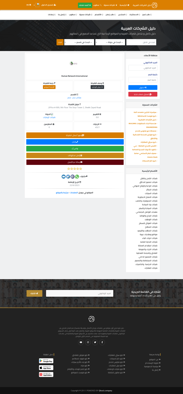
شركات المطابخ (151, 227)
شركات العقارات (151, 268)
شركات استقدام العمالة (147, 245)
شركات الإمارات (49, 117)
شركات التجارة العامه (148, 242)
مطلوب (96, 5)
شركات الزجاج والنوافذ (148, 216)
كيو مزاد (84, 365)
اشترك (33, 293)
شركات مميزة (109, 5)
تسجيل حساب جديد (141, 94)
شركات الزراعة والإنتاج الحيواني (145, 186)
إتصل (74, 142)
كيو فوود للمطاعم (80, 358)
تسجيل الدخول (47, 4)
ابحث (60, 42)
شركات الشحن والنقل (148, 178)
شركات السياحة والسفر (148, 208)
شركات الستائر (151, 189)
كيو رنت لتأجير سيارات (79, 362)
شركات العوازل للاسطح (148, 223)
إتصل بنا (61, 14)
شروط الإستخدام (152, 363)
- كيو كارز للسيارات (149, 160)
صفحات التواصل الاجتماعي (146, 212)
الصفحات (74, 192)
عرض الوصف (96, 87)
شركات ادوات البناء (149, 238)
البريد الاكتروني (150, 62)
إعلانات (51, 14)
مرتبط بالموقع (62, 192)
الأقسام (98, 14)
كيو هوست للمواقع (79, 372)
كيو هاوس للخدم (116, 362)
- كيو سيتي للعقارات (149, 142)
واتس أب (75, 148)
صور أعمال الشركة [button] (74, 135)
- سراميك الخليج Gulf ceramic (145, 112)
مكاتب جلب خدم (74, 97)
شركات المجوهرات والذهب (146, 201)
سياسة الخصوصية (151, 366)
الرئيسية (123, 5)
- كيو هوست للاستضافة (147, 116)
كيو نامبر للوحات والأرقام (77, 369)
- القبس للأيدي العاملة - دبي (145, 145)
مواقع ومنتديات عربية (148, 234)
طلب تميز (146, 14)
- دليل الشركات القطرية (147, 119)
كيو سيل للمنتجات (116, 365)
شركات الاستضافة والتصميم (146, 260)
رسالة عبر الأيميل (74, 162)
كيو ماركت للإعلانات (115, 369)
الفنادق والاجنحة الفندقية (146, 253)
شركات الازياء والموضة (148, 249)
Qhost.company (105, 390)
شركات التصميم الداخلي (148, 257)
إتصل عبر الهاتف (74, 155)
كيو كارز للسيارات (116, 358)
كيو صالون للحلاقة (115, 372)
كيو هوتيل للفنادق (80, 355)
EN (28, 4)
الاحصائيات (133, 14)
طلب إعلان (110, 14)
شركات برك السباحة (149, 204)
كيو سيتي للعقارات (115, 355)
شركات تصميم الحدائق (148, 182)
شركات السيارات (151, 193)
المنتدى (121, 14)
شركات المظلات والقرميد (147, 230)
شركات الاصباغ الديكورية (147, 197)
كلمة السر (152, 74)
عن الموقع (154, 359)
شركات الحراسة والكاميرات (146, 264)
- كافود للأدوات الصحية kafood (144, 149)
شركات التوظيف (151, 219)
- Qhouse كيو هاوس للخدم (146, 131)
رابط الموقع (48, 87)
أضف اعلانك (84, 5)
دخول (141, 87)
